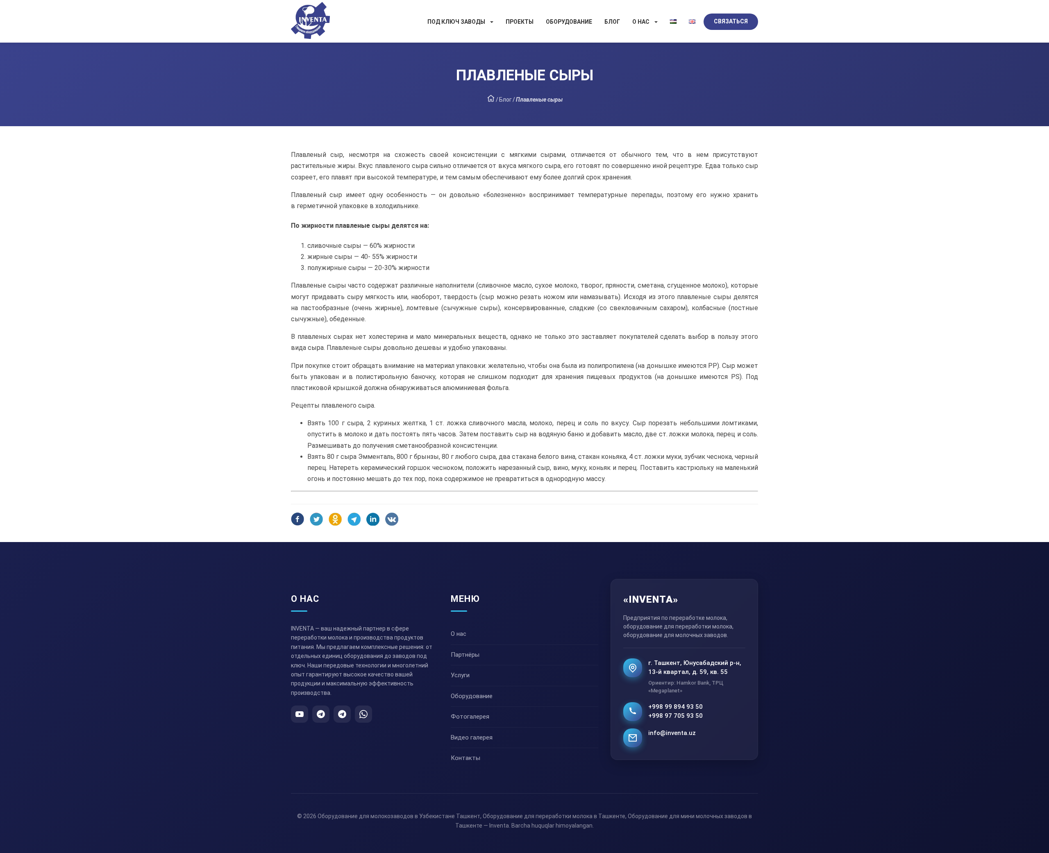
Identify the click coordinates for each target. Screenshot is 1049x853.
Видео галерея (472, 737)
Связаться (731, 21)
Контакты (465, 758)
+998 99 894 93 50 (675, 706)
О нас (640, 21)
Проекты (520, 21)
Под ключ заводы (456, 21)
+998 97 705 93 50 (675, 715)
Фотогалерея (470, 716)
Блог (505, 99)
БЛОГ (612, 21)
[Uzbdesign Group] (491, 100)
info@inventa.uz (672, 733)
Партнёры (465, 654)
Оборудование (569, 21)
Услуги (460, 675)
